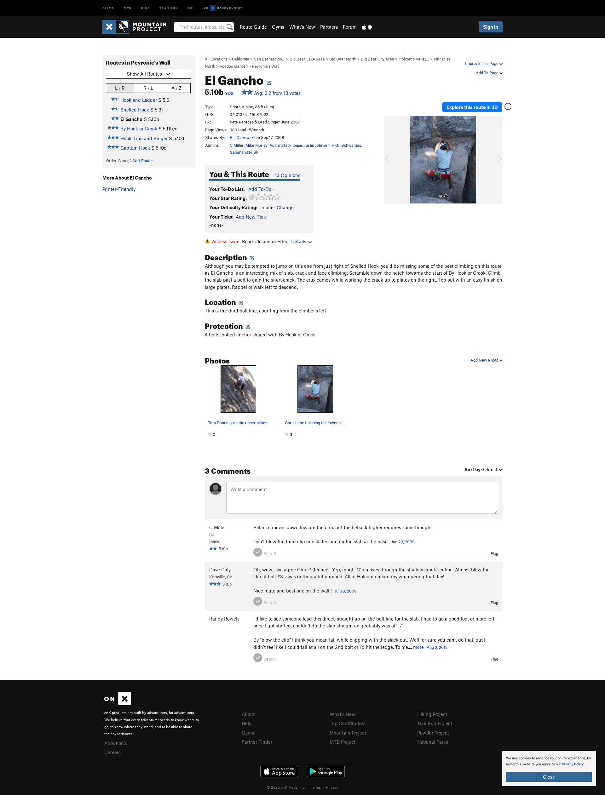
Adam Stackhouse (285, 145)
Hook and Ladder (138, 100)
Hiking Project (432, 714)
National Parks (432, 742)
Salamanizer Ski (244, 152)
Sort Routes (142, 160)
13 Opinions (287, 175)
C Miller (237, 145)
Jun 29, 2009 (403, 541)
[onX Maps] (117, 703)
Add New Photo (484, 360)
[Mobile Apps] (367, 27)
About (248, 714)
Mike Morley (256, 145)
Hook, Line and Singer (144, 138)
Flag (494, 553)
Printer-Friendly (118, 189)
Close (549, 777)
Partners (329, 27)
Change (285, 207)
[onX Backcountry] (223, 8)
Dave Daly (220, 569)
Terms (316, 787)
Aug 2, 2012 (437, 647)
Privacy (332, 787)
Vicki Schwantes (346, 145)
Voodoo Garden (234, 66)
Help (247, 723)
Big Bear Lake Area (307, 58)
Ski (190, 8)
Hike (145, 8)
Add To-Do (259, 189)
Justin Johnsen (317, 145)
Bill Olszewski (242, 137)
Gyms (278, 27)
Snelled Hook (134, 109)
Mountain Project (348, 732)
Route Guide (253, 27)
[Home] (137, 27)
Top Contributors (348, 723)
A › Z (176, 88)
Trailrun (168, 8)
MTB (128, 8)
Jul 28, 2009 (346, 590)
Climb (108, 8)
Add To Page (487, 72)
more (418, 647)
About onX (115, 743)
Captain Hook (135, 148)
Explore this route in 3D (472, 107)
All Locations (216, 58)
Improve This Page (482, 63)
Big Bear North (342, 58)
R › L (148, 88)
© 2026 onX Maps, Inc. (286, 787)
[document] (549, 768)
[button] (390, 160)
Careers (112, 752)
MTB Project (342, 742)
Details (298, 241)
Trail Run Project (434, 723)
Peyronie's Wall (265, 66)
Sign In (490, 27)
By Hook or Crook (138, 128)
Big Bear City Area (377, 58)
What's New (302, 27)
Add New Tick (251, 217)
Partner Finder (257, 742)
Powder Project (433, 732)
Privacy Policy (573, 764)
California (240, 58)
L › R (120, 88)
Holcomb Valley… (414, 58)
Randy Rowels (224, 618)
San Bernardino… (269, 58)
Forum (350, 27)
